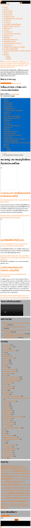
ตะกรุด (5, 375)
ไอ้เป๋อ (5, 458)
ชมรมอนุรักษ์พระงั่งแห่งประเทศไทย (20, 215)
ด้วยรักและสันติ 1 (8, 11)
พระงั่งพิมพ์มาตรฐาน (9, 16)
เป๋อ (4, 443)
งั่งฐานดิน (13, 255)
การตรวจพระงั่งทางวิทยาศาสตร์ (12, 33)
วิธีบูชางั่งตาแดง (8, 412)
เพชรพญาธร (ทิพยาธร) (10, 444)
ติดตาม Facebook (14, 516)
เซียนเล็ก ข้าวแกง (8, 35)
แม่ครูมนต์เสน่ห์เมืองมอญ (10, 448)
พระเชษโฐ (5, 493)
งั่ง (19, 243)
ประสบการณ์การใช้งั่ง (11, 484)
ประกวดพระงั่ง (13, 297)
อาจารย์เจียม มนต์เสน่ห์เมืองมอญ (12, 24)
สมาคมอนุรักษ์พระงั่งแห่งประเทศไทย (10, 217)
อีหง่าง (11, 498)
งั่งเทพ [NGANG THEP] (10, 369)
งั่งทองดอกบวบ (18, 476)
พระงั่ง (5, 390)
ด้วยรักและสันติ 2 (8, 12)
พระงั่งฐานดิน (14, 257)
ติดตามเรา (6, 54)
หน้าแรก (6, 7)
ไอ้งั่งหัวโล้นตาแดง (8, 456)
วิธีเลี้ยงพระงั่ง (7, 414)
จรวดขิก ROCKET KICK (10, 371)
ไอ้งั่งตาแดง (18, 504)
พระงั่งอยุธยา (4, 259)
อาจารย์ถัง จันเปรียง (9, 424)
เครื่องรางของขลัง (8, 435)
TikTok (8, 56)
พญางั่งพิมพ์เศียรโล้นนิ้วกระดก (12, 240)
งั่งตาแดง (6, 360)
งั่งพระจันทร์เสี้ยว (24, 478)
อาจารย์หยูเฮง (7, 426)
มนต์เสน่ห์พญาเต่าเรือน (10, 41)
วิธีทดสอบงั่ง (7, 408)
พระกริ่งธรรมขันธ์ (8, 386)
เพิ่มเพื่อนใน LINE (5, 516)
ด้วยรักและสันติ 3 (8, 14)
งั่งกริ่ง (5, 354)
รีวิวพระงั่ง (6, 30)
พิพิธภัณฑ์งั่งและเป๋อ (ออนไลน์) (12, 26)
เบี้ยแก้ (5, 441)
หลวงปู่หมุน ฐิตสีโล (17, 495)
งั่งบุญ (5, 365)
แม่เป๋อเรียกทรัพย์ (8, 450)
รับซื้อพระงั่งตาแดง (18, 493)
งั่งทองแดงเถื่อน (7, 478)
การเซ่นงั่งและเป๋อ (8, 346)
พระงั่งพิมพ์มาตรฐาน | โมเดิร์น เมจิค (13, 18)
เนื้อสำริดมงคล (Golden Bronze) (12, 439)
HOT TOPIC (14, 199)
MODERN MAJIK (5, 215)
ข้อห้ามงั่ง (6, 348)
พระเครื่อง (6, 394)
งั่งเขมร (6, 367)
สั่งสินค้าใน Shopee (16, 83)
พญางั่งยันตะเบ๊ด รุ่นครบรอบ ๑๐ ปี (12, 43)
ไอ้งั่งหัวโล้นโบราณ (25, 505)
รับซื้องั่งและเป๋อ (8, 28)
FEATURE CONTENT (6, 295)
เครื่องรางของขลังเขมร (23, 297)
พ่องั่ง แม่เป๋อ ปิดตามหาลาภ (11, 39)
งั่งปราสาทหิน (17, 478)
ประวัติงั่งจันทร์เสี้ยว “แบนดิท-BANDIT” (14, 333)
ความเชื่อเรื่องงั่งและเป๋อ (10, 350)
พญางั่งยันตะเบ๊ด (8, 382)
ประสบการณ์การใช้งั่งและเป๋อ (11, 377)
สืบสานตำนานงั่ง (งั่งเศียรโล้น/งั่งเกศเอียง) (14, 326)
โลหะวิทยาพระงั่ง (8, 454)
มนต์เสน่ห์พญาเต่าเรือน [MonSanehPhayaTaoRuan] (16, 398)
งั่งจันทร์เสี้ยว (7, 356)
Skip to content (4, 4)
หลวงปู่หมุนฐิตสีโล (8, 422)
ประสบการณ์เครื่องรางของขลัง (12, 379)
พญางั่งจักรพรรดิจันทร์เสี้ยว (11, 49)
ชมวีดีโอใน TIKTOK (6, 83)
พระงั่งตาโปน (7, 20)
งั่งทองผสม (23, 243)
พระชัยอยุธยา (7, 392)
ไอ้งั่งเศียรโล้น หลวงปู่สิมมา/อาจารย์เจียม (14, 47)
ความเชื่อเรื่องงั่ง (18, 471)
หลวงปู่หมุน (9, 495)
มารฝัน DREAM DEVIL (10, 401)
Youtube (9, 57)
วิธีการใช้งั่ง (7, 407)
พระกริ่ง (6, 384)
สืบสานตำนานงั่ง (8, 418)
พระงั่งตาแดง (7, 22)
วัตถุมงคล (6, 405)
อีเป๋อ (8, 276)
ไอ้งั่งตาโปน (8, 505)
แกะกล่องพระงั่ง (8, 31)
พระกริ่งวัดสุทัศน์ (8, 388)
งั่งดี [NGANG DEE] (9, 358)
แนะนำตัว (6, 9)
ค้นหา (2, 518)
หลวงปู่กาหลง (7, 420)
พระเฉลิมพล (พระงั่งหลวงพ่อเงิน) (12, 396)
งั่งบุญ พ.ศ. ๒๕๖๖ (8, 45)
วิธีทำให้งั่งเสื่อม (8, 410)
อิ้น (4, 429)
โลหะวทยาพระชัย (8, 452)
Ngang (24, 295)
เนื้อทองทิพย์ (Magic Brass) (10, 437)
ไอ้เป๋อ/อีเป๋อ (7, 37)
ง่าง (21, 481)
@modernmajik (15, 94)
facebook (9, 59)
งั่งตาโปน (6, 362)
